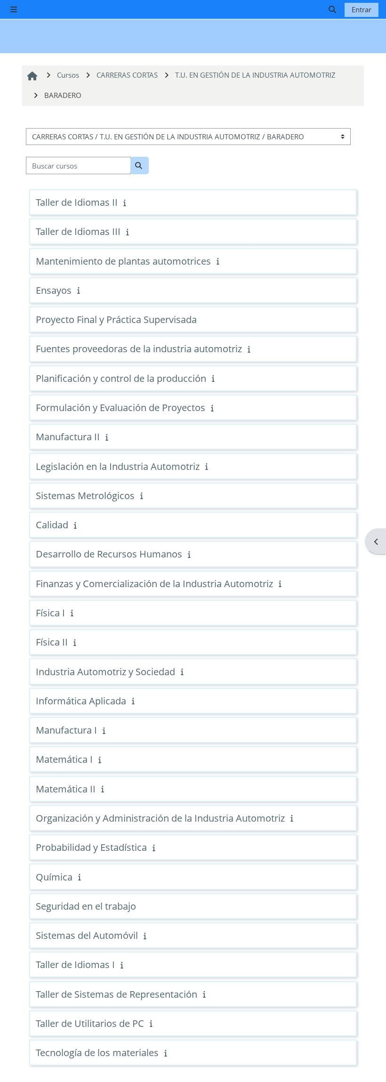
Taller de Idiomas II (77, 202)
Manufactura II (68, 436)
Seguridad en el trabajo (86, 906)
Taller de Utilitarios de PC (90, 1023)
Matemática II (66, 789)
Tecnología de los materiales (97, 1052)
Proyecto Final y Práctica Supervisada (116, 319)
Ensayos (54, 290)
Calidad (52, 524)
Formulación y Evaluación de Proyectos (120, 407)
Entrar (361, 9)
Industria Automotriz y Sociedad (105, 671)
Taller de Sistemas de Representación (116, 994)
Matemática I (64, 759)
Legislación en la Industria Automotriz (118, 466)
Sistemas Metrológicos (85, 495)
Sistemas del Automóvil (87, 935)
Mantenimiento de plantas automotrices (123, 261)
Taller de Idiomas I (75, 964)
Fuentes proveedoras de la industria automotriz (139, 348)
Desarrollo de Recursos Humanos (109, 554)
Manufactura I (66, 730)
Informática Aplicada (81, 700)
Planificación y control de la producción (121, 378)
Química (54, 877)
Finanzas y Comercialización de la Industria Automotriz (154, 583)
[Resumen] (125, 202)
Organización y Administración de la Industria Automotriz (160, 818)
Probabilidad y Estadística (91, 847)
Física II (52, 642)
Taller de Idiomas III (78, 231)
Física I (50, 612)
